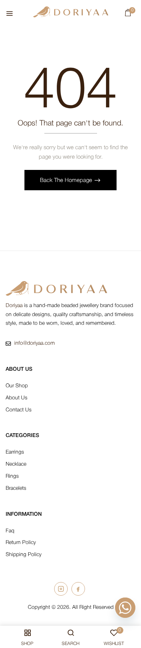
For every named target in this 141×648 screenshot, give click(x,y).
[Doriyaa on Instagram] (61, 589)
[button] (128, 14)
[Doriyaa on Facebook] (78, 589)
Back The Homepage (67, 180)
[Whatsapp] (125, 608)
